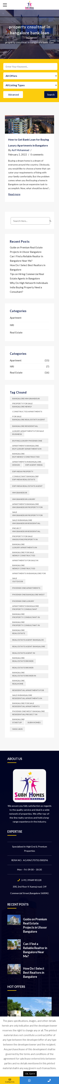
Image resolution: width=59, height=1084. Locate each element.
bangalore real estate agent (28, 419)
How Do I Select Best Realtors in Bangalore (33, 972)
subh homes (34, 722)
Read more (14, 194)
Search (51, 94)
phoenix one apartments (26, 588)
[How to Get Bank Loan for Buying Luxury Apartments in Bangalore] (29, 124)
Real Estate (16, 332)
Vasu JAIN (17, 729)
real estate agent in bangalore (23, 654)
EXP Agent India (34, 465)
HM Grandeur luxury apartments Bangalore (25, 500)
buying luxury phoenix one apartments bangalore (27, 441)
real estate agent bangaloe (28, 640)
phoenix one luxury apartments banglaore (25, 602)
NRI (12, 325)
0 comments (36, 154)
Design (16, 465)
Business (17, 434)
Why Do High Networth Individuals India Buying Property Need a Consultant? (29, 287)
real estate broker (22, 661)
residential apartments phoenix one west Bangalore (28, 707)
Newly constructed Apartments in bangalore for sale (29, 569)
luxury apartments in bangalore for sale (24, 548)
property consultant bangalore (24, 610)
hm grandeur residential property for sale (26, 532)
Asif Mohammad (20, 150)
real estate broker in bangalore (24, 676)
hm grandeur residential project (26, 524)
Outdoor (17, 581)
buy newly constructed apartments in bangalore (26, 457)
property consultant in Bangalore (26, 618)
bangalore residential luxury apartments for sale (28, 427)
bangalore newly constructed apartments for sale (27, 407)
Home (29, 37)
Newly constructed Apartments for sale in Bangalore (25, 556)
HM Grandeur (19, 492)
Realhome (17, 683)
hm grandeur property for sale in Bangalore (27, 516)
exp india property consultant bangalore (25, 472)
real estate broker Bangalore (22, 668)
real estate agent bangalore (28, 646)
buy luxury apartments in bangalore (26, 449)
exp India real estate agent (27, 486)
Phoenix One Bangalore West (28, 594)
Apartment (15, 317)
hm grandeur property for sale (27, 508)
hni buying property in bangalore (25, 540)
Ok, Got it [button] (30, 1073)
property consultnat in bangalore (26, 626)
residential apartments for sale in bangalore (28, 691)
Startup (17, 722)
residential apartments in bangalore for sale (27, 699)
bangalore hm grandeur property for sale (26, 399)
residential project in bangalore (24, 715)
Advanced (13, 94)
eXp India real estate (23, 479)
